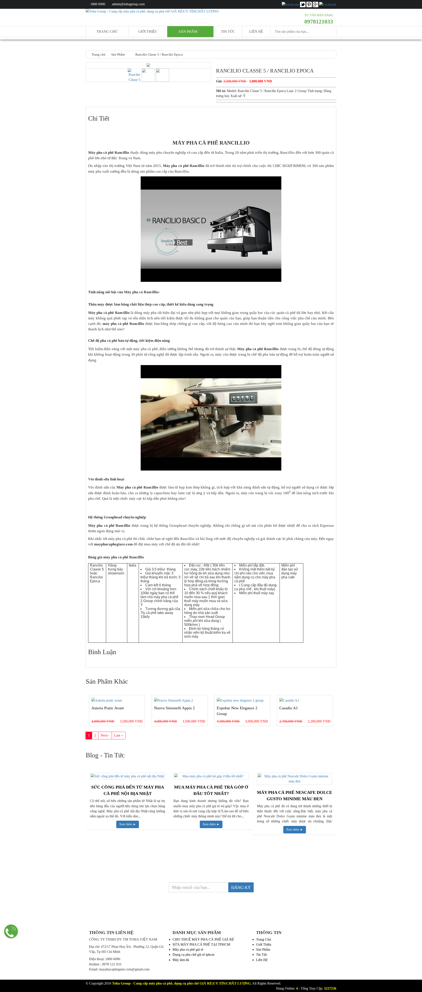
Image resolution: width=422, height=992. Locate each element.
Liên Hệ (256, 31)
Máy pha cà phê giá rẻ (188, 949)
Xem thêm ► (127, 824)
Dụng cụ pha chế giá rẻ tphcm (193, 954)
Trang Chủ (263, 939)
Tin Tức (261, 954)
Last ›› (118, 735)
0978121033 (318, 21)
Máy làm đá (181, 960)
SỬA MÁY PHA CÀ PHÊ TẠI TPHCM (201, 944)
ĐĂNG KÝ (241, 887)
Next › (105, 735)
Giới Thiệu (263, 944)
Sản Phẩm (263, 949)
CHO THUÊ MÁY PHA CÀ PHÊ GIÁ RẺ (203, 939)
